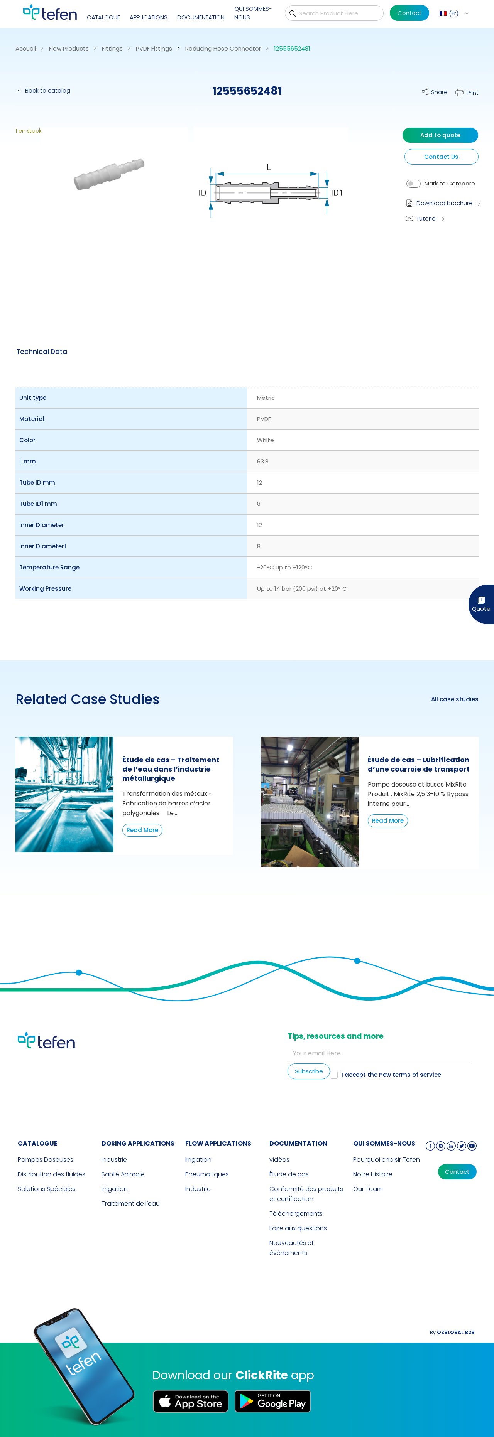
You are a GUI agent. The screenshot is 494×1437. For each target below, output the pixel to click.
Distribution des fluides (51, 1174)
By (452, 1332)
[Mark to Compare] (413, 184)
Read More (142, 830)
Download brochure (444, 203)
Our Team (368, 1188)
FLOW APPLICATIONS (218, 1143)
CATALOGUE (103, 17)
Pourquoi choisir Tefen (386, 1159)
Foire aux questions (298, 1228)
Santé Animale (123, 1174)
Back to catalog (47, 90)
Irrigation (115, 1188)
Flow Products (69, 48)
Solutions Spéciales (47, 1188)
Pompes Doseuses (45, 1159)
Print (473, 93)
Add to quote (440, 135)
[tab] (41, 351)
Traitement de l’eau (131, 1203)
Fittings (112, 48)
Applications (148, 17)
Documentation (201, 17)
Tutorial (426, 218)
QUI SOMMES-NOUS (253, 13)
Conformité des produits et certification (306, 1193)
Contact (409, 13)
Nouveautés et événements (291, 1247)
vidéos (279, 1159)
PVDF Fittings (154, 48)
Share (439, 92)
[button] (453, 13)
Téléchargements (296, 1213)
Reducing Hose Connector (223, 48)
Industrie (114, 1159)
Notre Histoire (372, 1174)
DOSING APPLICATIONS (138, 1143)
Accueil (25, 48)
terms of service (416, 1075)
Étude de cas (289, 1174)
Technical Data (41, 351)
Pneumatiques (207, 1174)
